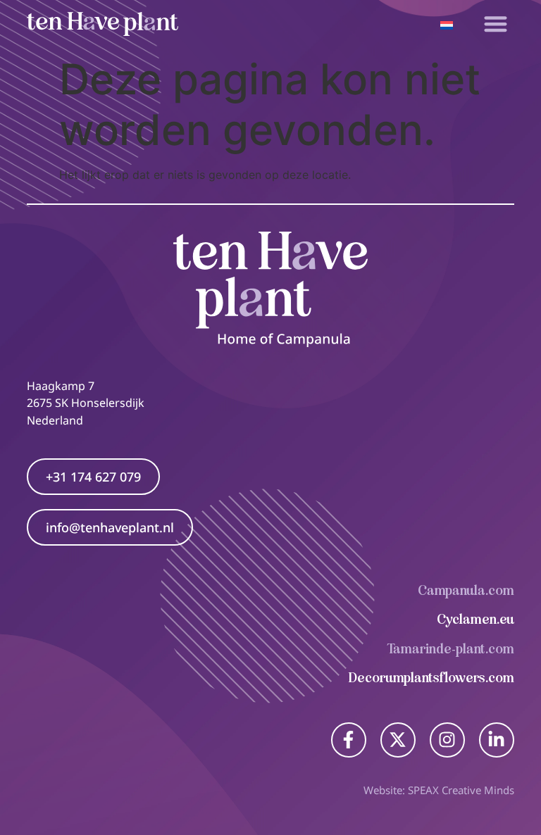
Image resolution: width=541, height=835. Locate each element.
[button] (495, 24)
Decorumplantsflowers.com (431, 678)
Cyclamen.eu (475, 619)
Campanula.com (466, 590)
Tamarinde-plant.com (450, 649)
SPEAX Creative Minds (461, 790)
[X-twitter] (398, 740)
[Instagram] (447, 740)
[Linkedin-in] (496, 740)
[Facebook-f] (348, 740)
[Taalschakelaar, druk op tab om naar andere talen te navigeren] (446, 24)
